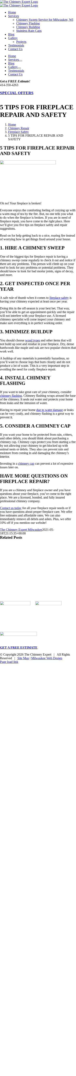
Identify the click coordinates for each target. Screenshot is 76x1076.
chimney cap (26, 463)
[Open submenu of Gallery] (19, 68)
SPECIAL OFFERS (16, 93)
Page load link (9, 662)
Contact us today (10, 508)
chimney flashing (11, 395)
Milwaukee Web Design (46, 658)
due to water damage (49, 410)
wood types (32, 340)
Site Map (23, 658)
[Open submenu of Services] (20, 60)
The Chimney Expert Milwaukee (21, 529)
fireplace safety (59, 297)
